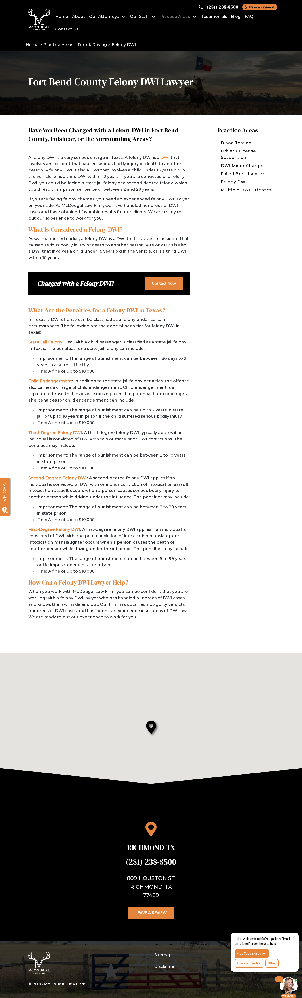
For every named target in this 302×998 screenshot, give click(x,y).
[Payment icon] (259, 7)
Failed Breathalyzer (242, 173)
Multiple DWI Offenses (246, 190)
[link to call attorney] (218, 7)
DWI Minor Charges (242, 165)
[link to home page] (39, 19)
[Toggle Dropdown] (124, 16)
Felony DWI (234, 181)
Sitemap (163, 954)
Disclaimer (165, 966)
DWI (165, 157)
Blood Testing (236, 143)
